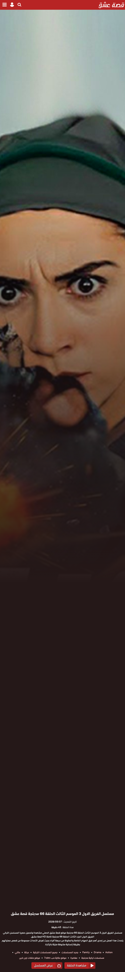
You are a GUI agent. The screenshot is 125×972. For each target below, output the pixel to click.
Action (109, 952)
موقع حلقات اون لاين (29, 958)
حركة (26, 952)
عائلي (17, 952)
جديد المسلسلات (70, 952)
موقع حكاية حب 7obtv (55, 958)
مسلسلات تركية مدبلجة (92, 958)
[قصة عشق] (111, 5)
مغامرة (73, 958)
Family (86, 952)
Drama (97, 952)
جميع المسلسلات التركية (45, 952)
